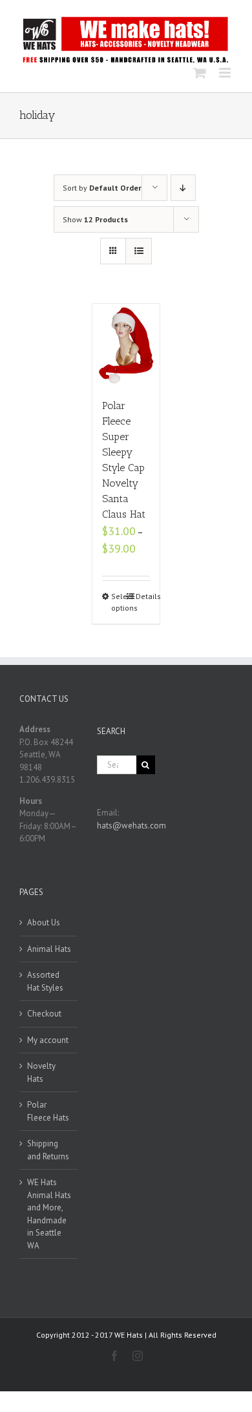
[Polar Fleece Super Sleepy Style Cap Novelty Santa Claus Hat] (126, 344)
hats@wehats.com (131, 825)
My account (47, 1040)
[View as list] (138, 251)
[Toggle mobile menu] (226, 72)
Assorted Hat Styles (45, 981)
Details (143, 596)
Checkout (44, 1013)
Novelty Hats (41, 1072)
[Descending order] (183, 187)
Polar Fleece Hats (48, 1111)
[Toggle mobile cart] (199, 72)
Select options (118, 602)
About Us (43, 922)
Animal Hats (49, 948)
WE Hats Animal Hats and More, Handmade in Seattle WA (49, 1214)
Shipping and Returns (48, 1150)
